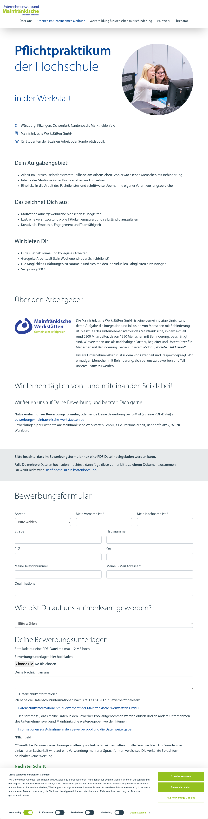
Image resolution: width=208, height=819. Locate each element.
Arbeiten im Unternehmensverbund (61, 21)
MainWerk (163, 21)
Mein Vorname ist (90, 514)
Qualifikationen (26, 584)
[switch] (60, 812)
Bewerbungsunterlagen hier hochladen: (44, 657)
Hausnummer (116, 531)
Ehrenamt (181, 21)
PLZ (17, 549)
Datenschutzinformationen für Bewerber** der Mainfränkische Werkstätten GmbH (78, 708)
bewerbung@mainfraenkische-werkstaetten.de (49, 420)
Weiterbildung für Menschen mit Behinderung (121, 21)
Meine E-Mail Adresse (123, 566)
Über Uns (26, 21)
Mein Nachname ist (152, 514)
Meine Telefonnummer (31, 566)
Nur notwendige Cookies (181, 797)
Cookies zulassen (181, 776)
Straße (19, 531)
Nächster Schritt (30, 766)
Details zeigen (138, 812)
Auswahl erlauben (181, 787)
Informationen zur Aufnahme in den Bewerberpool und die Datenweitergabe (74, 729)
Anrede (20, 514)
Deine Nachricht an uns (32, 672)
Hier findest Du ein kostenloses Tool (71, 470)
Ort (108, 549)
